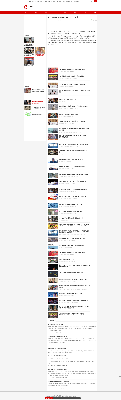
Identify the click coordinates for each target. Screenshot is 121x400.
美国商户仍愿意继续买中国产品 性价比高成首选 (72, 196)
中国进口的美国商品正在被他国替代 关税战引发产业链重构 (74, 91)
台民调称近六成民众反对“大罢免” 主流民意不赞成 (73, 279)
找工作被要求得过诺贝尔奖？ (67, 259)
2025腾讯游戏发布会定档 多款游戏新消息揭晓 (72, 166)
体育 (56, 12)
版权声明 (63, 396)
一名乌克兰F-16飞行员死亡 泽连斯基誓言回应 (72, 245)
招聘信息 (59, 396)
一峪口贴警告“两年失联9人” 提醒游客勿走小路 (72, 69)
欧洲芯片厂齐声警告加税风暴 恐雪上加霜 (70, 204)
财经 (33, 1)
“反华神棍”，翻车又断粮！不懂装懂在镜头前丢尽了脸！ (73, 151)
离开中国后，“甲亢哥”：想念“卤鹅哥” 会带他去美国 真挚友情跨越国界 (74, 266)
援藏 (46, 1)
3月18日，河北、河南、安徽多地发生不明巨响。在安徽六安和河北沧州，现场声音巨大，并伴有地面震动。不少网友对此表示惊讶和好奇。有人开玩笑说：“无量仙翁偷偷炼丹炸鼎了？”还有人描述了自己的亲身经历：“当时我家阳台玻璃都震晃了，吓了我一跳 (72, 340)
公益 (54, 1)
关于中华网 (48, 396)
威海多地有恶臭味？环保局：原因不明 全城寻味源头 (58, 358)
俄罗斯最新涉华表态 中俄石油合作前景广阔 (71, 159)
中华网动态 (74, 396)
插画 (49, 1)
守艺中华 (63, 1)
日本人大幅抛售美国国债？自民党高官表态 (71, 273)
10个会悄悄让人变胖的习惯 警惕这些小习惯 (71, 218)
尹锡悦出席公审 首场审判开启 (67, 99)
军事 (30, 1)
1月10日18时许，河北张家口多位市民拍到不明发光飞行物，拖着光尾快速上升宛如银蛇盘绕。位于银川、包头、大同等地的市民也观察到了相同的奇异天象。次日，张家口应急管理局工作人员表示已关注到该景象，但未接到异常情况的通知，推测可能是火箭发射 (72, 373)
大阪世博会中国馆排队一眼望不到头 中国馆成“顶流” (73, 300)
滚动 (95, 12)
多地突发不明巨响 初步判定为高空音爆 (55, 324)
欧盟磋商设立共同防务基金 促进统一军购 (70, 293)
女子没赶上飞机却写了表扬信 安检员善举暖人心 (29, 45)
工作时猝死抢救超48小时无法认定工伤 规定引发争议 (73, 174)
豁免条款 (66, 396)
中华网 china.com (29, 7)
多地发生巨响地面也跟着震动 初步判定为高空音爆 (57, 336)
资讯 (27, 1)
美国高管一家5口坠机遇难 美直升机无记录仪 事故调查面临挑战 (74, 129)
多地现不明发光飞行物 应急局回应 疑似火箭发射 (57, 369)
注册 (91, 1)
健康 (51, 1)
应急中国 (68, 1)
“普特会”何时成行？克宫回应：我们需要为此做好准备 (74, 225)
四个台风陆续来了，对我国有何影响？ (63, 398)
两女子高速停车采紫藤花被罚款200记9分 (70, 211)
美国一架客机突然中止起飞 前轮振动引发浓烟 (72, 238)
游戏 (41, 1)
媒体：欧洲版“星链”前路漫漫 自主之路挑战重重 (72, 181)
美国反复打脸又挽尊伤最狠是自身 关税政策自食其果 (73, 144)
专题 (65, 12)
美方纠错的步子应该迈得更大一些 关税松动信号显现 (73, 106)
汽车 (38, 1)
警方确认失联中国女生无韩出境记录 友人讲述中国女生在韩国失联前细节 (29, 65)
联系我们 (55, 396)
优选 (57, 1)
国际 (36, 12)
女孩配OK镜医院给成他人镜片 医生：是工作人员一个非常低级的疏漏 (74, 136)
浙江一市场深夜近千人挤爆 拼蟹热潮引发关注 (29, 55)
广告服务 (52, 396)
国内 (26, 12)
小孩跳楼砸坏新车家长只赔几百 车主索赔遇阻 (72, 76)
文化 (43, 1)
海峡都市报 (59, 20)
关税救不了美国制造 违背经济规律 (68, 114)
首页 (24, 1)
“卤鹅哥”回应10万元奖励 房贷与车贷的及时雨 (72, 84)
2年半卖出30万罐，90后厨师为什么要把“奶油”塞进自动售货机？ (74, 286)
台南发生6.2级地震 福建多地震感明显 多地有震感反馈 (58, 381)
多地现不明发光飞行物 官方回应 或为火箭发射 (57, 348)
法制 (60, 1)
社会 (46, 12)
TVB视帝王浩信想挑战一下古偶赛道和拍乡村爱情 (73, 189)
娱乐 (35, 1)
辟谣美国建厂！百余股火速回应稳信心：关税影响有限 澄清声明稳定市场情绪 (74, 231)
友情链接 (70, 396)
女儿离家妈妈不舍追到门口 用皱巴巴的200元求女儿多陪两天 (40, 55)
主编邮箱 (60, 393)
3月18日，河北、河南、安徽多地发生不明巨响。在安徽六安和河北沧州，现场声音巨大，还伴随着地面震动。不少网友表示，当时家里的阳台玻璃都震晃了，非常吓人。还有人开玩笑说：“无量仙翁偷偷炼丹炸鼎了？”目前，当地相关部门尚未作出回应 (72, 328)
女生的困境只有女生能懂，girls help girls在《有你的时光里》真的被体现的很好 (74, 307)
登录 (95, 1)
